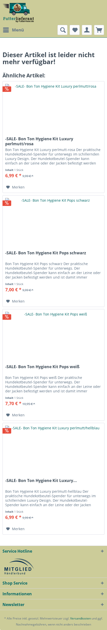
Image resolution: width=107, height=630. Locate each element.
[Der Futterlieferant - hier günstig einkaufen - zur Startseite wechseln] (18, 12)
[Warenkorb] (99, 30)
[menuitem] (13, 30)
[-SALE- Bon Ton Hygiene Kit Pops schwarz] (53, 220)
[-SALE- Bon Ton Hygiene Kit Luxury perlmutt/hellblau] (53, 448)
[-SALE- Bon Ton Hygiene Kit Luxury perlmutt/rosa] (53, 106)
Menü (18, 30)
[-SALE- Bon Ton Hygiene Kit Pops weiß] (53, 334)
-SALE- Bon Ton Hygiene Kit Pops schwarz (45, 253)
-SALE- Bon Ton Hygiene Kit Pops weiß (42, 366)
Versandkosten (80, 618)
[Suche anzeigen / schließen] (62, 30)
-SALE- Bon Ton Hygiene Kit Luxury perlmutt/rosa (39, 141)
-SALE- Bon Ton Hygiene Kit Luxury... (41, 480)
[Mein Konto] (87, 30)
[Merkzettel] (75, 30)
